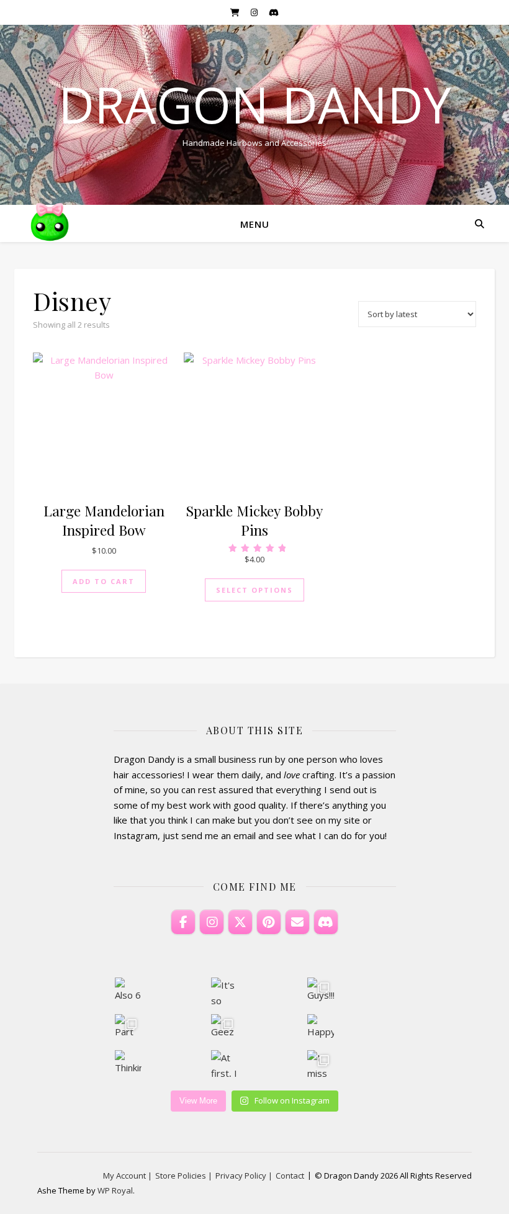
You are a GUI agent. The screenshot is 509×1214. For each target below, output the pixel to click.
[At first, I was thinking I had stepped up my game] (224, 1063)
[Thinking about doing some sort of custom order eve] (128, 1063)
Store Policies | (183, 1175)
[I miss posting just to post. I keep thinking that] (320, 1063)
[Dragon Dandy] (49, 223)
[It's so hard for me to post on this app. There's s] (224, 991)
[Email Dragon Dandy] (297, 922)
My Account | (127, 1175)
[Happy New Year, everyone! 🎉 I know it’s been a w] (320, 1027)
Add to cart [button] (104, 581)
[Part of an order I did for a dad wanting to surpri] (128, 1027)
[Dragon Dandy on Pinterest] (268, 922)
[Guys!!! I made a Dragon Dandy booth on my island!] (320, 991)
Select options (254, 590)
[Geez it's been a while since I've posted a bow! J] (224, 1027)
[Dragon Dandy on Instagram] (211, 922)
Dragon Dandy (254, 104)
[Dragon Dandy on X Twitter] (240, 922)
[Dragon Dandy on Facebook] (183, 922)
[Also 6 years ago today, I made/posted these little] (128, 991)
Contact (290, 1175)
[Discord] (325, 922)
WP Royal (115, 1190)
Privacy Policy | (244, 1175)
